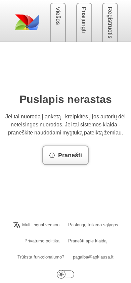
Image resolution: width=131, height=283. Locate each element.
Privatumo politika (42, 240)
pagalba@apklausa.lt (93, 257)
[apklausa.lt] (26, 22)
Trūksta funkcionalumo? (40, 257)
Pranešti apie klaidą (87, 240)
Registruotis (110, 23)
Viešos (58, 16)
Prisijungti (84, 20)
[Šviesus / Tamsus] (65, 274)
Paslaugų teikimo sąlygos (93, 224)
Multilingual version (40, 224)
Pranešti (70, 155)
